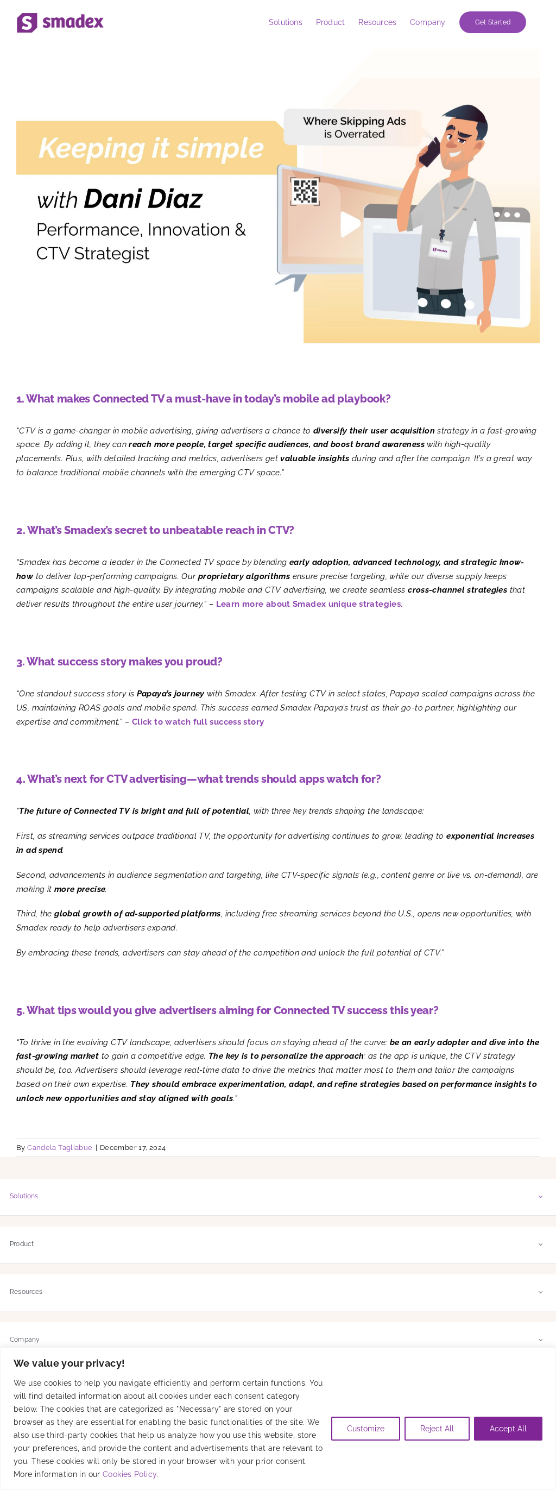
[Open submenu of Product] (541, 1244)
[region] (278, 1418)
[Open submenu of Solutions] (541, 1196)
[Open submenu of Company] (541, 1339)
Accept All (508, 1428)
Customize (365, 1428)
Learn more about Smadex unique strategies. (310, 604)
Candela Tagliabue (59, 1147)
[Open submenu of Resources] (541, 1292)
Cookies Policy (129, 1474)
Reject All (437, 1428)
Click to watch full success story (198, 722)
